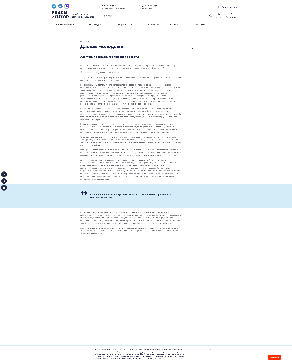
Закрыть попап (210, 350)
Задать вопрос (229, 7)
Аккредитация (125, 24)
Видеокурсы (95, 24)
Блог (176, 24)
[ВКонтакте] (192, 48)
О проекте (199, 24)
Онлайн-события (64, 24)
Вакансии (153, 24)
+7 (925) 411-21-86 (148, 5)
